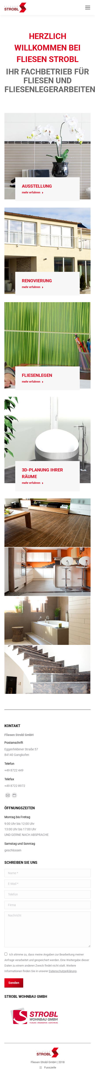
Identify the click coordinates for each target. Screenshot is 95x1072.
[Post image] (47, 156)
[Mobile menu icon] (88, 7)
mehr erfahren (31, 192)
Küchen (47, 580)
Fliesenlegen (37, 375)
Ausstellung (37, 186)
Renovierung (37, 280)
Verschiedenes (47, 678)
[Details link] (47, 145)
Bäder (47, 629)
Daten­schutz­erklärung (62, 971)
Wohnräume (47, 531)
